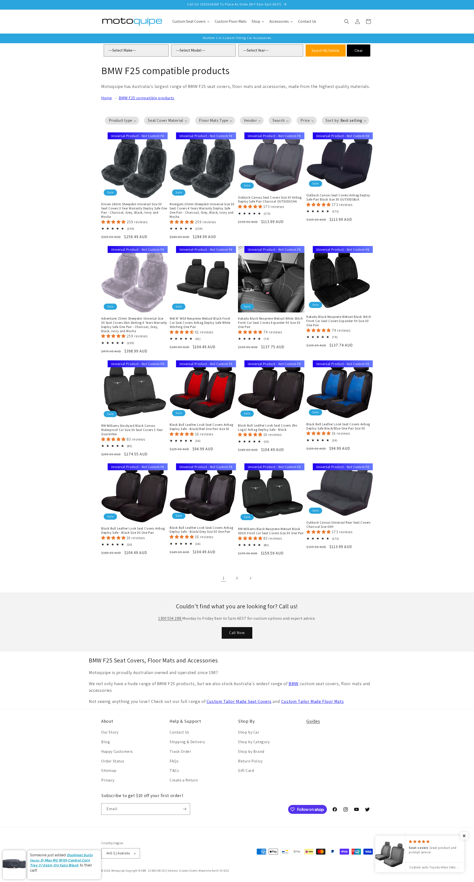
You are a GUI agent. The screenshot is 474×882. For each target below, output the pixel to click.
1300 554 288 (170, 618)
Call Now (237, 632)
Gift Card (246, 770)
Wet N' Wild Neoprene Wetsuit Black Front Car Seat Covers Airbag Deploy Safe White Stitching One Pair (200, 323)
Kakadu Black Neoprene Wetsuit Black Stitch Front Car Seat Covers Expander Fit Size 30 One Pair (338, 321)
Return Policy (250, 761)
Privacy (107, 780)
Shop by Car (248, 732)
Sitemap (108, 770)
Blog (105, 741)
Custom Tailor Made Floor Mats (312, 701)
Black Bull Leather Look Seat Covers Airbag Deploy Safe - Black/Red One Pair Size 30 (201, 427)
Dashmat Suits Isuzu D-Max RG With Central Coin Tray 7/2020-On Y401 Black (61, 860)
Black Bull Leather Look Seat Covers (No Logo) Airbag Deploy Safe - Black (267, 428)
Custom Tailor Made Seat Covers (239, 701)
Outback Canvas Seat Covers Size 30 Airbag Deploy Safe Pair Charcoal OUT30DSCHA (270, 200)
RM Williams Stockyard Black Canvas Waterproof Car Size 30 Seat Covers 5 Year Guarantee (132, 430)
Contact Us (179, 732)
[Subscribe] (184, 809)
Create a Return (184, 780)
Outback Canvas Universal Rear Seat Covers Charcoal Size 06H (338, 525)
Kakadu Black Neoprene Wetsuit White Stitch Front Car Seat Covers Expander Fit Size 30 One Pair (270, 323)
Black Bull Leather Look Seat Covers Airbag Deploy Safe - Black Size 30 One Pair (133, 531)
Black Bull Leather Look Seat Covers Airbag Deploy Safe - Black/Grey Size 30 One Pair (201, 530)
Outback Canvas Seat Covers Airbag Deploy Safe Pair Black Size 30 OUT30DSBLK (338, 197)
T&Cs (174, 770)
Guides (313, 721)
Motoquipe (118, 870)
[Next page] (250, 578)
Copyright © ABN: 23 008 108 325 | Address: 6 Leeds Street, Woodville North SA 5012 (177, 870)
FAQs (174, 761)
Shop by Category (254, 741)
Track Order (180, 751)
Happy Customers (117, 751)
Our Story (109, 732)
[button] (346, 21)
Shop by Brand (251, 751)
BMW (293, 683)
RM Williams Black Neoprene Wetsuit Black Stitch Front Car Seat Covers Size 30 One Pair (271, 531)
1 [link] (224, 578)
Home (106, 98)
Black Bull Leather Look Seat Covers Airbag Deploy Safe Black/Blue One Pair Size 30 (338, 426)
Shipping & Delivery (187, 741)
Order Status (112, 761)
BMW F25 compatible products (146, 98)
